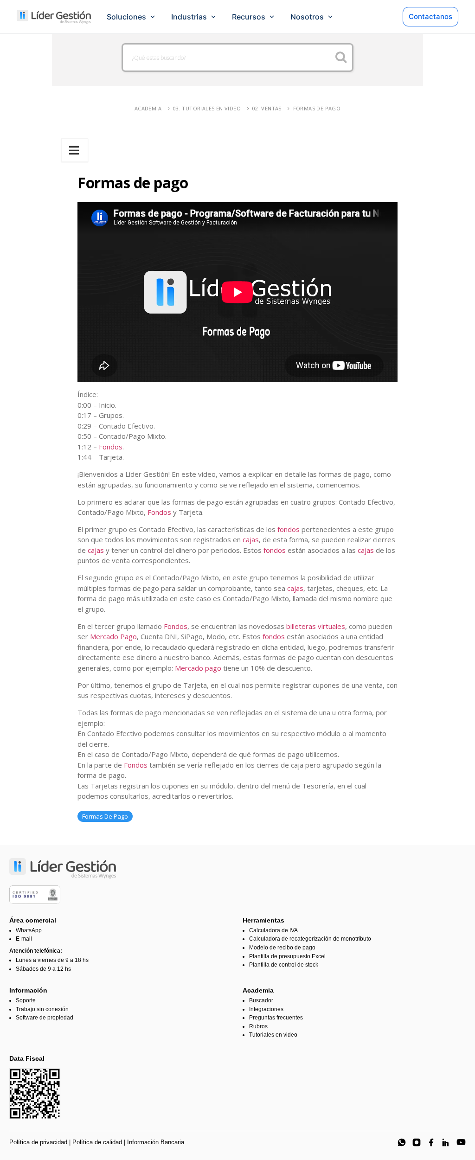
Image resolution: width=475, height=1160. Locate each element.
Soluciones (126, 16)
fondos (288, 529)
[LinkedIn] (446, 1142)
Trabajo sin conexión (42, 1009)
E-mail (24, 939)
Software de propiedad (44, 1017)
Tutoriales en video (273, 1035)
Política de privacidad (38, 1142)
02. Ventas (267, 108)
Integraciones (266, 1009)
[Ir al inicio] (54, 17)
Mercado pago (198, 668)
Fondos (110, 446)
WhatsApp (29, 930)
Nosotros (307, 16)
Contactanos (430, 16)
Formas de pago (317, 108)
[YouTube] (461, 1142)
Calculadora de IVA (273, 930)
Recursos (248, 16)
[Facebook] (431, 1142)
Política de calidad (97, 1142)
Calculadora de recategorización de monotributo (310, 939)
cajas (251, 539)
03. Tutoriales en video (207, 108)
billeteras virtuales (315, 626)
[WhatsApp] (401, 1142)
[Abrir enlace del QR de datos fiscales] (34, 1093)
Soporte (26, 1000)
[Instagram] (416, 1142)
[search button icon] (341, 57)
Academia (148, 108)
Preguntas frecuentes (276, 1017)
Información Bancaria (155, 1142)
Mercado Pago (113, 636)
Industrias (189, 16)
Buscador (261, 1000)
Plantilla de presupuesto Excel (287, 956)
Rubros (258, 1026)
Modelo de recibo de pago (282, 947)
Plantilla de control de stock (283, 964)
